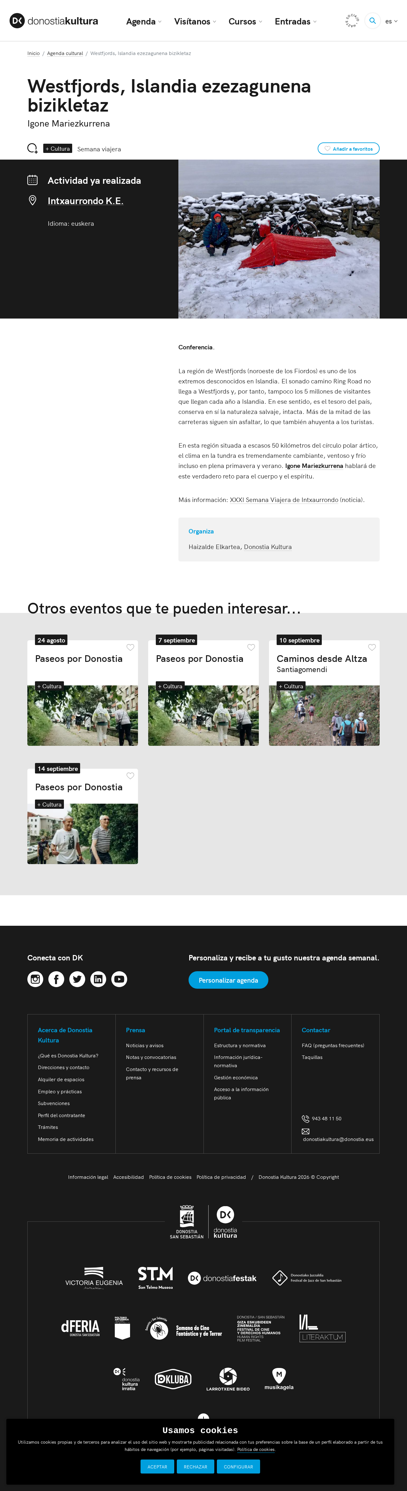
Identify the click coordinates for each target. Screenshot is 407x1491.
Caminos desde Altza (322, 663)
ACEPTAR (157, 1466)
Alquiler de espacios (61, 1078)
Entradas (293, 20)
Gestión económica (236, 1077)
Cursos (242, 20)
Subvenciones (54, 1102)
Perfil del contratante (61, 1114)
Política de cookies (170, 1176)
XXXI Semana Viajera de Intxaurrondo (284, 499)
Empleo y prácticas (60, 1091)
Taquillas (312, 1056)
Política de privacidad (221, 1176)
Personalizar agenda (228, 980)
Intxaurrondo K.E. (86, 200)
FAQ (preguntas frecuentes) (333, 1044)
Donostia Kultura (268, 546)
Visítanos (192, 20)
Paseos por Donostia (79, 658)
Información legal (88, 1176)
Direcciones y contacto (63, 1066)
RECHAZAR (195, 1466)
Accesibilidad (128, 1176)
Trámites (48, 1126)
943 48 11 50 (325, 1118)
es (391, 21)
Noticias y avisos (144, 1044)
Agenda (141, 20)
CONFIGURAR (238, 1466)
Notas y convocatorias (151, 1056)
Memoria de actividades (65, 1138)
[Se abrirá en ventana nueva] (35, 977)
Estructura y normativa (240, 1044)
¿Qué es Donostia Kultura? (68, 1055)
